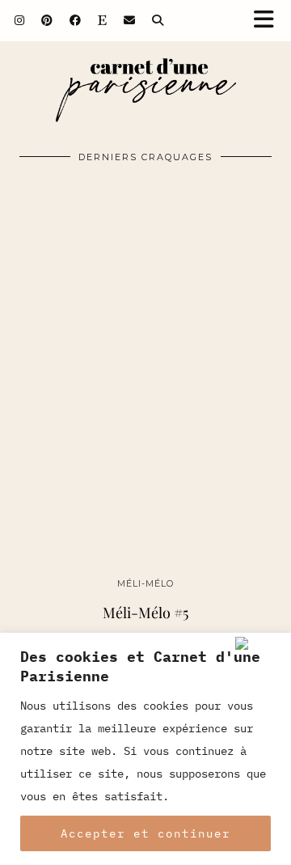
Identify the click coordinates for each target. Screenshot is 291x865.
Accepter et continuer (145, 833)
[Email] (130, 20)
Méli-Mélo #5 (145, 613)
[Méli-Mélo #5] (145, 395)
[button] (269, 20)
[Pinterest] (47, 20)
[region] (145, 749)
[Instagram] (20, 20)
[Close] (259, 643)
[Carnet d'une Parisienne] (145, 94)
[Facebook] (76, 20)
